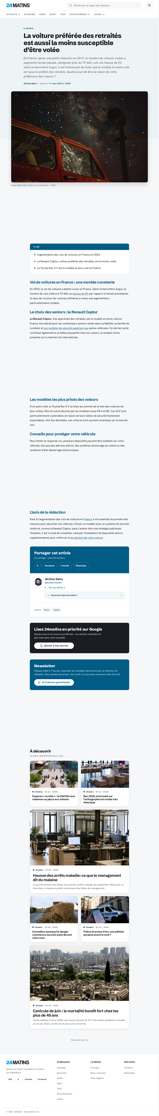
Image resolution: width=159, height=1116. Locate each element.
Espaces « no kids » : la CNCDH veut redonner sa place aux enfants (52, 798)
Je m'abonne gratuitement (55, 682)
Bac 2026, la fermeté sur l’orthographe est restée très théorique (99, 799)
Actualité (11, 14)
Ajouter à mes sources (55, 645)
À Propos (93, 1067)
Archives (126, 1067)
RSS (10, 1079)
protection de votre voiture (87, 537)
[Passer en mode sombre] (149, 5)
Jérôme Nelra (30, 83)
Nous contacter (96, 1073)
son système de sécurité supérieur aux (66, 328)
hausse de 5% (81, 293)
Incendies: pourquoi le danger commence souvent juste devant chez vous (51, 934)
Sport (53, 14)
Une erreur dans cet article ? (63, 595)
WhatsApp (80, 565)
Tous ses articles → (56, 587)
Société (29, 29)
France (88, 519)
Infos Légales (95, 1078)
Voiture (56, 610)
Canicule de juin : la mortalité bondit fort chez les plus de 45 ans (74, 1013)
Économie (29, 14)
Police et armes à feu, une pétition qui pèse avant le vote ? (102, 933)
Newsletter (127, 1073)
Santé (42, 14)
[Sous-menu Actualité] (19, 14)
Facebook (50, 565)
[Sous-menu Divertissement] (89, 14)
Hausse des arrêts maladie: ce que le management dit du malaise (76, 877)
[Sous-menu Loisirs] (103, 14)
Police (45, 610)
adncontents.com (31, 1111)
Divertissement (78, 14)
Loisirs (98, 14)
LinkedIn (65, 565)
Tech (63, 14)
